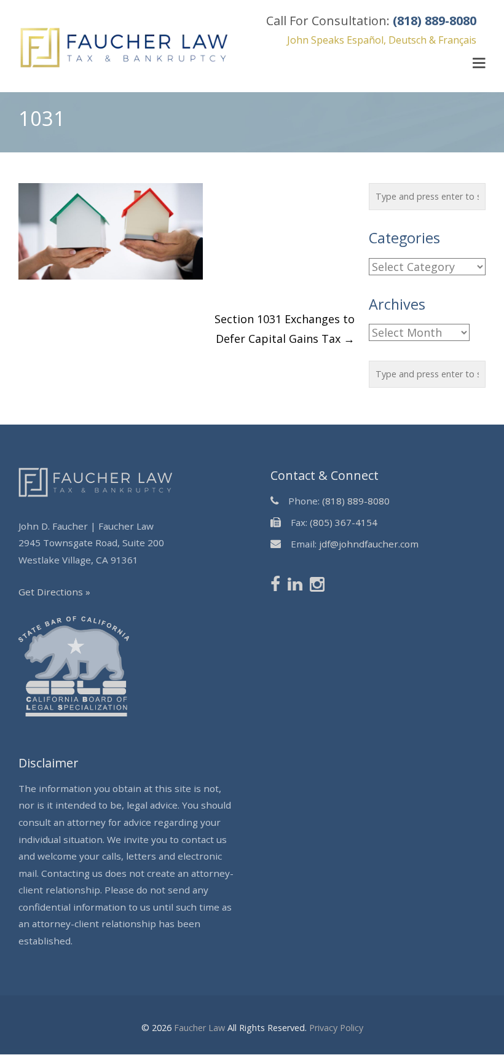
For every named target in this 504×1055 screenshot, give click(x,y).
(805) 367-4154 (343, 522)
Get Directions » (54, 592)
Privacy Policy (336, 1027)
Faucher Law (199, 1027)
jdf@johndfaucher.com (369, 544)
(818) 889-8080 (356, 501)
